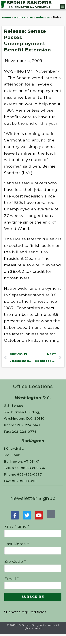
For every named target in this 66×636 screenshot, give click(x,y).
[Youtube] (39, 515)
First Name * (16, 526)
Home (6, 17)
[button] (62, 6)
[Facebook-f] (15, 515)
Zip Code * (15, 561)
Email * (11, 578)
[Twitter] (27, 515)
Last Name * (16, 544)
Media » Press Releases (32, 17)
